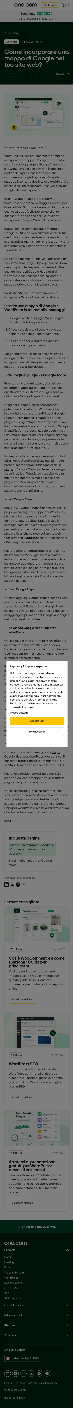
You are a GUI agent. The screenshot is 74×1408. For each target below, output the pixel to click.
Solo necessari (37, 731)
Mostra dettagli (19, 712)
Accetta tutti (37, 720)
